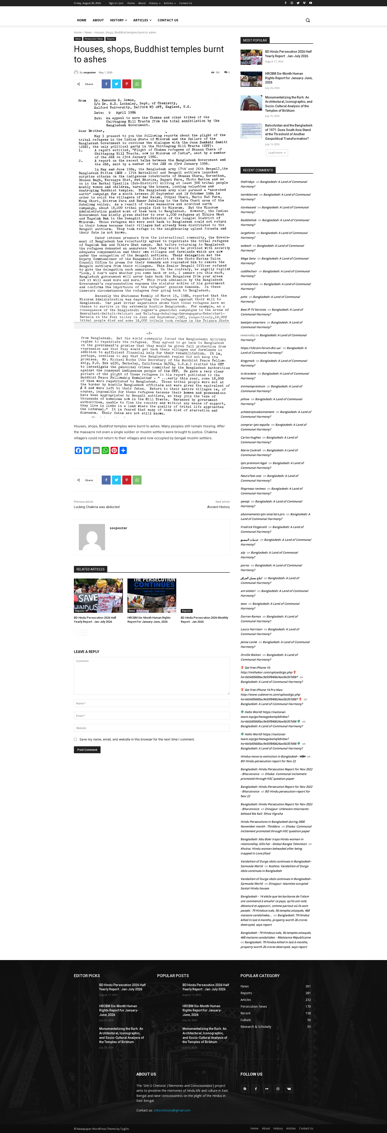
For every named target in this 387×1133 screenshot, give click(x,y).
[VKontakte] (289, 1088)
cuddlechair (249, 271)
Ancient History (218, 507)
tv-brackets (248, 373)
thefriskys (247, 182)
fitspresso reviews (253, 489)
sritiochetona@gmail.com (172, 1110)
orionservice (249, 284)
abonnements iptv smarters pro (262, 514)
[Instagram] (292, 3)
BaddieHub (248, 220)
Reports (111, 38)
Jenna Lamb (249, 642)
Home (78, 32)
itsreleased (248, 207)
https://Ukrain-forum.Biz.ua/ (261, 348)
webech (246, 246)
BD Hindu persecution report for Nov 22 (268, 761)
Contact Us (306, 1128)
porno (245, 565)
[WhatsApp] (137, 83)
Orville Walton (251, 655)
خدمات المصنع (249, 540)
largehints (248, 233)
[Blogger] (245, 1088)
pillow (245, 399)
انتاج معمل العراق (251, 578)
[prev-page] (77, 632)
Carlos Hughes (250, 437)
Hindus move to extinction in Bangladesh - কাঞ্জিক (273, 756)
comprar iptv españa (255, 425)
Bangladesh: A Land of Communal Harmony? (272, 682)
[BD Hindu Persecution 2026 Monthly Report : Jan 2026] (205, 596)
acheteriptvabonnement (257, 412)
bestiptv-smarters (253, 322)
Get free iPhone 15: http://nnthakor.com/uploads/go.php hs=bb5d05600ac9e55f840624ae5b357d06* (269, 672)
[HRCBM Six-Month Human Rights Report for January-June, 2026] (151, 596)
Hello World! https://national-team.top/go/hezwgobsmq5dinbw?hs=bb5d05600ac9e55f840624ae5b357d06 (269, 716)
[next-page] (84, 632)
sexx (244, 604)
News (88, 32)
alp (243, 552)
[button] (307, 20)
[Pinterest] (126, 83)
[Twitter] (298, 3)
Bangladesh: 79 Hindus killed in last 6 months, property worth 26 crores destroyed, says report (275, 920)
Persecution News (94, 38)
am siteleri (248, 591)
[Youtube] (310, 3)
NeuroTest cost (251, 476)
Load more (275, 153)
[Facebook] (285, 3)
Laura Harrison (251, 629)
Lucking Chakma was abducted (97, 507)
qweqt (245, 501)
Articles (291, 1128)
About (266, 1128)
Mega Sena (248, 258)
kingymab (247, 361)
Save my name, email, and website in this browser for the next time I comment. (137, 739)
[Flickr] (266, 1088)
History (278, 1128)
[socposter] (77, 72)
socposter (89, 72)
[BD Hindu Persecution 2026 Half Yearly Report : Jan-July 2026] (98, 596)
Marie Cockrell (251, 450)
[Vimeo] (304, 3)
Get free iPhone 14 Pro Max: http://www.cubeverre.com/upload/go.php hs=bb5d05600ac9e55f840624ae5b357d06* (270, 694)
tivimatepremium (253, 386)
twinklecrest (249, 194)
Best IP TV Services (253, 310)
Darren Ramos (251, 616)
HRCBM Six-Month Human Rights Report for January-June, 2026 (288, 78)
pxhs (244, 297)
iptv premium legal (254, 463)
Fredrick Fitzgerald (254, 527)
